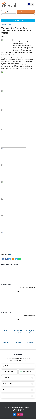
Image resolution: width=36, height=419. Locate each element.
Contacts (18, 342)
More (18, 291)
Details (6, 331)
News (10, 24)
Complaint (6, 390)
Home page (4, 24)
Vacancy (6, 342)
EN (32, 4)
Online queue (7, 396)
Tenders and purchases (18, 331)
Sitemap (30, 342)
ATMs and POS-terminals (10, 384)
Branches (6, 377)
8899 (22, 409)
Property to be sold (29, 331)
